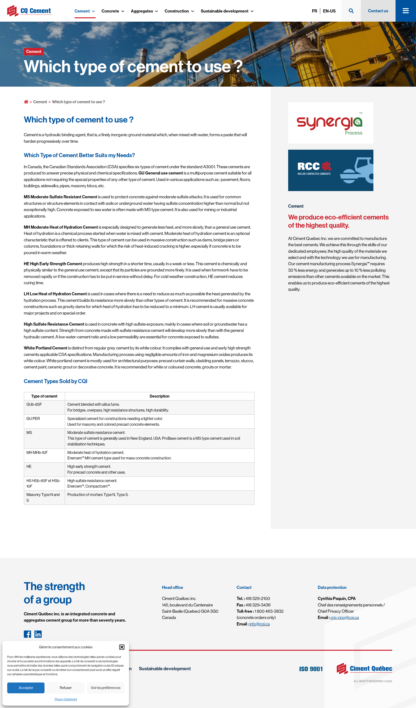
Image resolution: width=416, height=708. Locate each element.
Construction (177, 11)
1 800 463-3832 (260, 611)
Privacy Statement (66, 699)
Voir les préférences (105, 687)
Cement (82, 11)
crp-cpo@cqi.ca (345, 617)
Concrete (110, 11)
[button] (121, 647)
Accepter (26, 687)
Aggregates (142, 11)
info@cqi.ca (259, 624)
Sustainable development (224, 11)
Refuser (66, 687)
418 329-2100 (253, 598)
